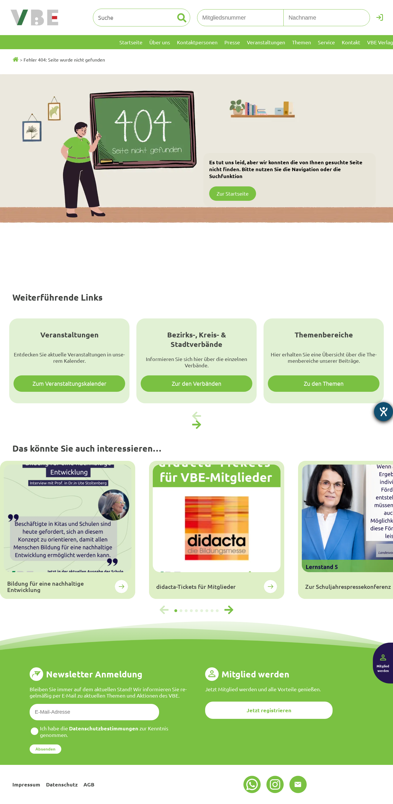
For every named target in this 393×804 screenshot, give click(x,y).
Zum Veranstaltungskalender (69, 383)
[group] (67, 530)
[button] (196, 425)
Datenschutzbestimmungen (103, 728)
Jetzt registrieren (269, 710)
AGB (88, 784)
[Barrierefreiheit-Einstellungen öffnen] (383, 411)
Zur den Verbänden (196, 383)
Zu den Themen (324, 383)
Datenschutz (62, 784)
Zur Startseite (233, 193)
